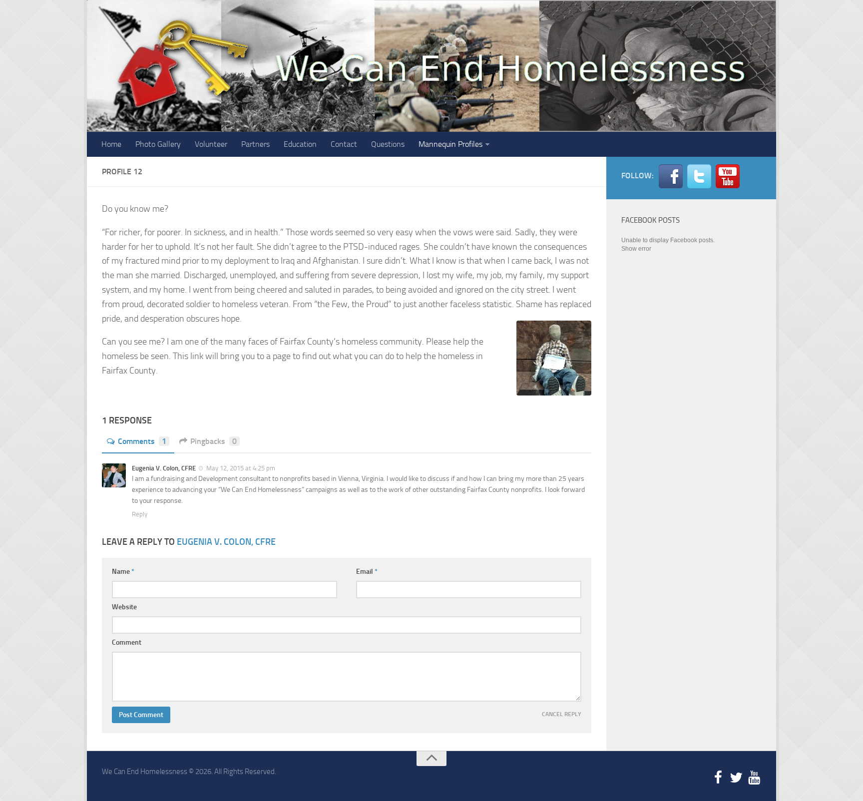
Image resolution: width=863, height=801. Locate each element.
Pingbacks (213, 441)
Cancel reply (561, 714)
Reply (139, 514)
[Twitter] (736, 778)
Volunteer (211, 144)
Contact (344, 144)
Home (111, 144)
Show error (636, 248)
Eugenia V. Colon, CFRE (226, 541)
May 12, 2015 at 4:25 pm (240, 468)
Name (123, 571)
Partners (255, 144)
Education (300, 144)
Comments (142, 441)
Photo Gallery (158, 144)
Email (367, 571)
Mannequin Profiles (450, 144)
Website (124, 607)
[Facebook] (718, 778)
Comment (126, 642)
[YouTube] (754, 778)
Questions (388, 144)
